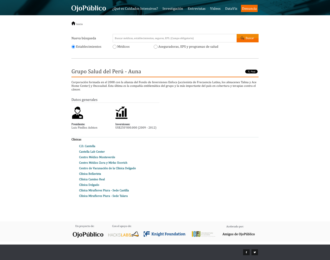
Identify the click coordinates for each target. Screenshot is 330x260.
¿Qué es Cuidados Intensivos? (135, 8)
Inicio (79, 24)
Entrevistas (196, 8)
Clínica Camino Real (92, 179)
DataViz (231, 8)
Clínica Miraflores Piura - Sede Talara (103, 196)
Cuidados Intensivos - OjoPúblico (88, 8)
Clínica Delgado (89, 185)
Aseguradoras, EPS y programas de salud (188, 46)
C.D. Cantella (87, 146)
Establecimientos (88, 46)
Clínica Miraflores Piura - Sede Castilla (104, 190)
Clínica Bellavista (90, 173)
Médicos (123, 46)
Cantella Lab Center (92, 151)
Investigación (173, 8)
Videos (215, 8)
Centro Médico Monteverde (97, 157)
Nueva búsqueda (83, 38)
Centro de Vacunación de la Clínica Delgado (107, 168)
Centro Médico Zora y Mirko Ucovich (103, 162)
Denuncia (249, 8)
